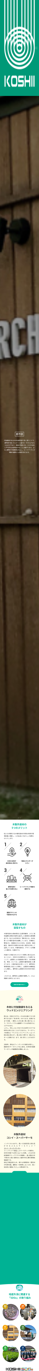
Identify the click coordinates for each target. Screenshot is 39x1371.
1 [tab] (18, 818)
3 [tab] (22, 818)
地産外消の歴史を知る (19, 984)
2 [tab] (20, 818)
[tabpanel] (19, 443)
